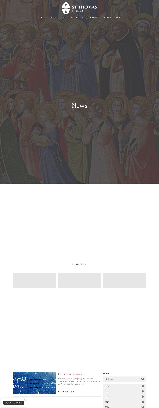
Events (53, 17)
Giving (118, 17)
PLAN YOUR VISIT (13, 402)
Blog (84, 17)
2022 (124, 397)
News (62, 17)
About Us (42, 17)
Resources (106, 17)
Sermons (94, 17)
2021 (124, 402)
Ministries (73, 17)
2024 (124, 386)
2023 (124, 391)
